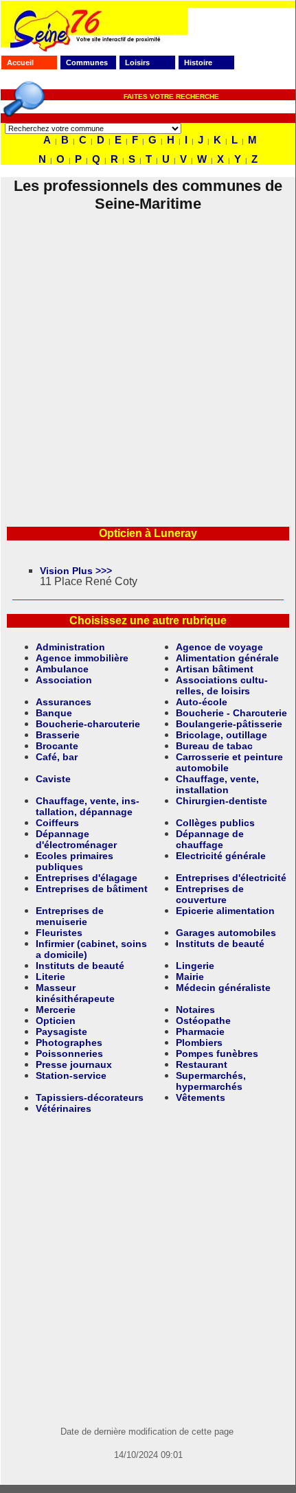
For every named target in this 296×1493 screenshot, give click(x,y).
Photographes (69, 1042)
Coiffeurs (57, 822)
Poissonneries (69, 1053)
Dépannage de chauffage (210, 839)
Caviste (53, 778)
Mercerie (56, 1009)
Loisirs (137, 62)
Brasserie (58, 734)
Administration (70, 646)
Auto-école (201, 701)
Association (64, 679)
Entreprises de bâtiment (92, 888)
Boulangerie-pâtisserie (229, 723)
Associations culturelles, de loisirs (222, 685)
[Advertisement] (147, 360)
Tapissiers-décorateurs (90, 1097)
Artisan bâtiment (214, 668)
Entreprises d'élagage (86, 877)
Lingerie (195, 965)
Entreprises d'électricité (231, 877)
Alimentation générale (227, 657)
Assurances (63, 701)
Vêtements (200, 1097)
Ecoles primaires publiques (74, 861)
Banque (54, 712)
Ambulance (62, 668)
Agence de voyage (219, 646)
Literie (50, 976)
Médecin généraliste (223, 987)
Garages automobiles (226, 932)
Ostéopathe (203, 1020)
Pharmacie (200, 1031)
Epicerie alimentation (225, 910)
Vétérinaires (63, 1108)
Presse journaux (74, 1064)
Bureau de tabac (214, 745)
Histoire (198, 62)
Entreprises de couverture (210, 894)
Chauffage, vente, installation (217, 784)
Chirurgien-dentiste (221, 800)
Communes (87, 62)
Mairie (190, 976)
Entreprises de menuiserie (70, 916)
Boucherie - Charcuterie (231, 712)
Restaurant (201, 1064)
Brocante (57, 745)
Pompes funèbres (217, 1053)
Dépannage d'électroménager (76, 839)
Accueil (20, 62)
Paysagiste (61, 1031)
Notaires (195, 1009)
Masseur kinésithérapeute (75, 993)
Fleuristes (59, 932)
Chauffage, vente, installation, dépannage (87, 806)
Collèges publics (215, 822)
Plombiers (199, 1042)
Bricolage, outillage (221, 734)
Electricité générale (221, 855)
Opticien (56, 1020)
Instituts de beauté (220, 943)
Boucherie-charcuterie (88, 723)
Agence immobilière (82, 657)
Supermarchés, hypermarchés (211, 1081)
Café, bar (57, 756)
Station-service (71, 1075)
